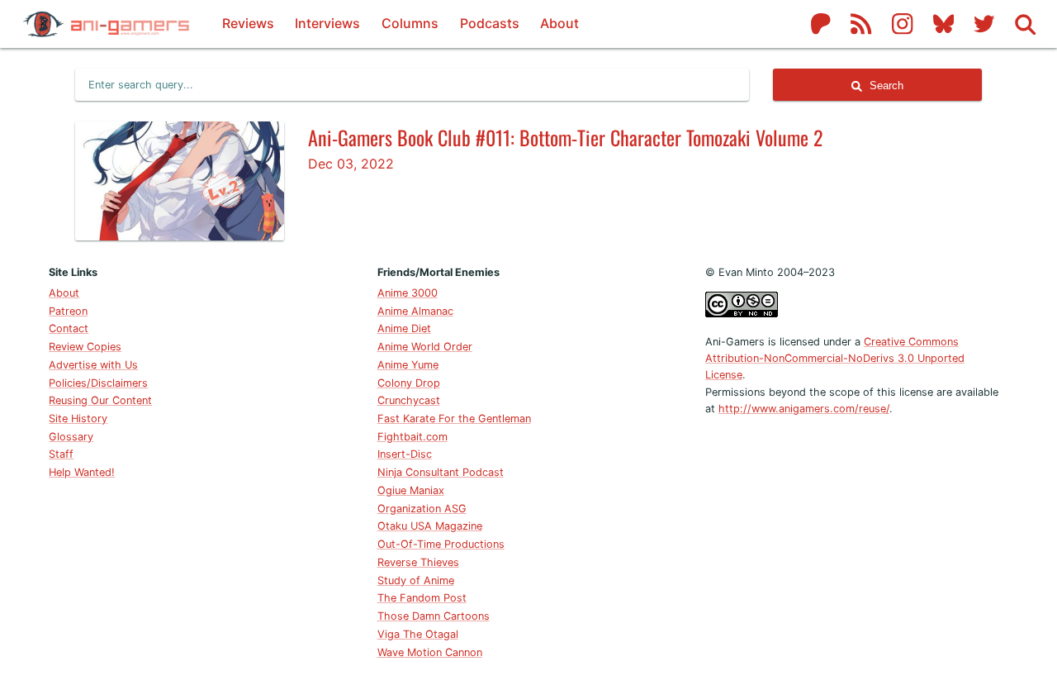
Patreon (68, 311)
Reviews (248, 23)
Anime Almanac (415, 311)
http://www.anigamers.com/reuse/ (803, 408)
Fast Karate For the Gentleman (454, 418)
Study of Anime (415, 580)
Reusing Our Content (100, 400)
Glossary (71, 437)
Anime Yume (407, 365)
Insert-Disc (404, 454)
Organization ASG (422, 508)
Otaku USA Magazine (429, 526)
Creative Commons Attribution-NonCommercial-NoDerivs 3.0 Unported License (835, 358)
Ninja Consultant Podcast (440, 472)
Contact (68, 328)
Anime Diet (404, 328)
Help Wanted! (82, 472)
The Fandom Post (422, 598)
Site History (78, 418)
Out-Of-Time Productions (441, 544)
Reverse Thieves (418, 562)
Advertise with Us (93, 365)
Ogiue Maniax (410, 490)
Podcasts (489, 23)
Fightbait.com (412, 437)
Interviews (327, 23)
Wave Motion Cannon (429, 652)
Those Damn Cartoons (433, 616)
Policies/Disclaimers (98, 383)
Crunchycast (408, 400)
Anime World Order (424, 346)
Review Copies (85, 346)
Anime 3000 (407, 293)
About (559, 23)
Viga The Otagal (417, 634)
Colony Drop (408, 383)
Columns (410, 23)
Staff (61, 454)
